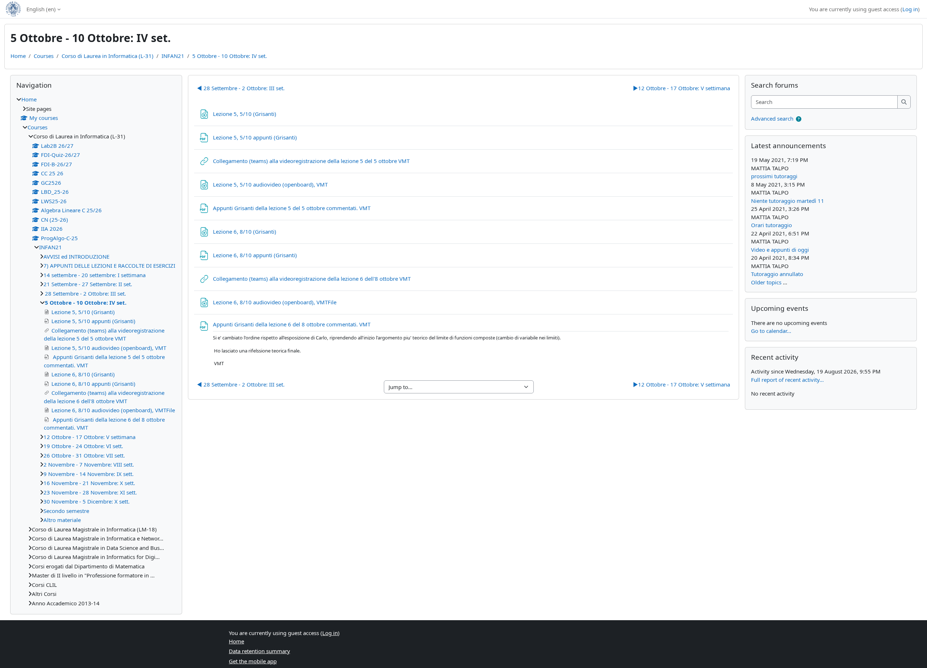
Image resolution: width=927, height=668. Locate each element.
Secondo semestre (66, 510)
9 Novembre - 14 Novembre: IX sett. (88, 473)
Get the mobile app (253, 661)
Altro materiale (62, 519)
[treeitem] (96, 351)
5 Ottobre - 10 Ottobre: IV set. (229, 55)
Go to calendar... (771, 330)
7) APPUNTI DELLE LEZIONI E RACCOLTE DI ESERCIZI (109, 265)
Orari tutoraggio (771, 225)
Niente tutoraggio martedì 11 (787, 200)
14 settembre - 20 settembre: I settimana (94, 275)
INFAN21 (173, 55)
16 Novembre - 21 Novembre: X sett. (89, 483)
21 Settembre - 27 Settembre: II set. (87, 284)
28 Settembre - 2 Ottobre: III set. (241, 88)
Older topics (766, 282)
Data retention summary (259, 651)
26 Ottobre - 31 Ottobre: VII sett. (84, 455)
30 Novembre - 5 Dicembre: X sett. (86, 501)
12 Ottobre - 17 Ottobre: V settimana (681, 88)
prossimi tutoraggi (774, 176)
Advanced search (772, 118)
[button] (798, 119)
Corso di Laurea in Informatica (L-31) (108, 55)
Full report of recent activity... (787, 379)
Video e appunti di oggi (780, 249)
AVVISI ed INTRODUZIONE (76, 256)
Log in (910, 9)
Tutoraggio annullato (777, 273)
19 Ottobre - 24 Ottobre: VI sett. (83, 446)
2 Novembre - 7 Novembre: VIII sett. (88, 464)
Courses (44, 55)
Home (18, 55)
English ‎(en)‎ (41, 9)
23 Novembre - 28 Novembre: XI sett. (90, 492)
